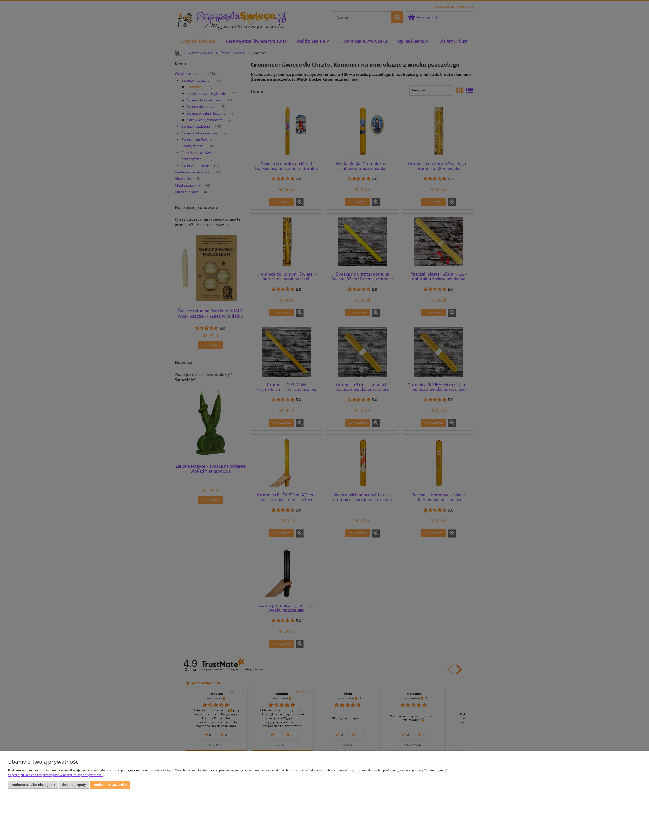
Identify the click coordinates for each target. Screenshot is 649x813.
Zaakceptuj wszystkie (110, 785)
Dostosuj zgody (74, 785)
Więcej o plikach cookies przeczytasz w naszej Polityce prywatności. (55, 775)
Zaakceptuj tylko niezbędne (33, 785)
